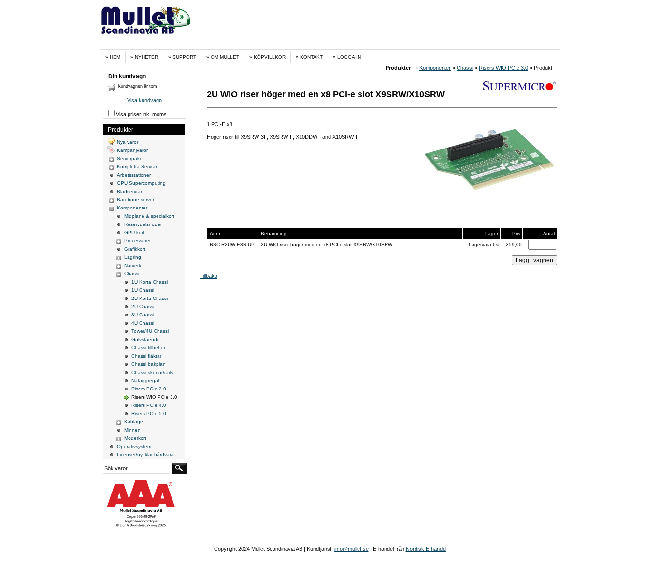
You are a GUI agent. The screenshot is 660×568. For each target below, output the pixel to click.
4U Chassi (142, 323)
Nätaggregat (145, 380)
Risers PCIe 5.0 (148, 413)
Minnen (132, 430)
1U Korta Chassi (149, 281)
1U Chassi (142, 290)
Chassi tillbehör (148, 347)
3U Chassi (142, 314)
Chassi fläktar (146, 356)
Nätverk (132, 265)
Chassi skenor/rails (152, 372)
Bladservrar (129, 191)
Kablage (133, 421)
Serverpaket (130, 158)
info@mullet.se (351, 549)
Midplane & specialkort (149, 216)
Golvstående (145, 339)
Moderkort (135, 438)
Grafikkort (134, 249)
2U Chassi (142, 306)
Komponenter (435, 68)
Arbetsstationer (134, 175)
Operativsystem (134, 446)
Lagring (132, 257)
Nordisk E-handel (426, 549)
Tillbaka (208, 276)
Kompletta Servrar (137, 166)
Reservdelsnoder (143, 224)
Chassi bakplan (148, 364)
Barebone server (135, 199)
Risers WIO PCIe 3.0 (503, 68)
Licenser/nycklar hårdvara (145, 454)
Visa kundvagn (144, 100)
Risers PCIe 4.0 (148, 405)
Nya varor (127, 142)
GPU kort (134, 232)
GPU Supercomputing (141, 183)
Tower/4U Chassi (150, 331)
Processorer (137, 240)
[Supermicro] (519, 88)
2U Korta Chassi (149, 298)
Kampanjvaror (132, 150)
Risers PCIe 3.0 (148, 388)
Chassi (465, 68)
